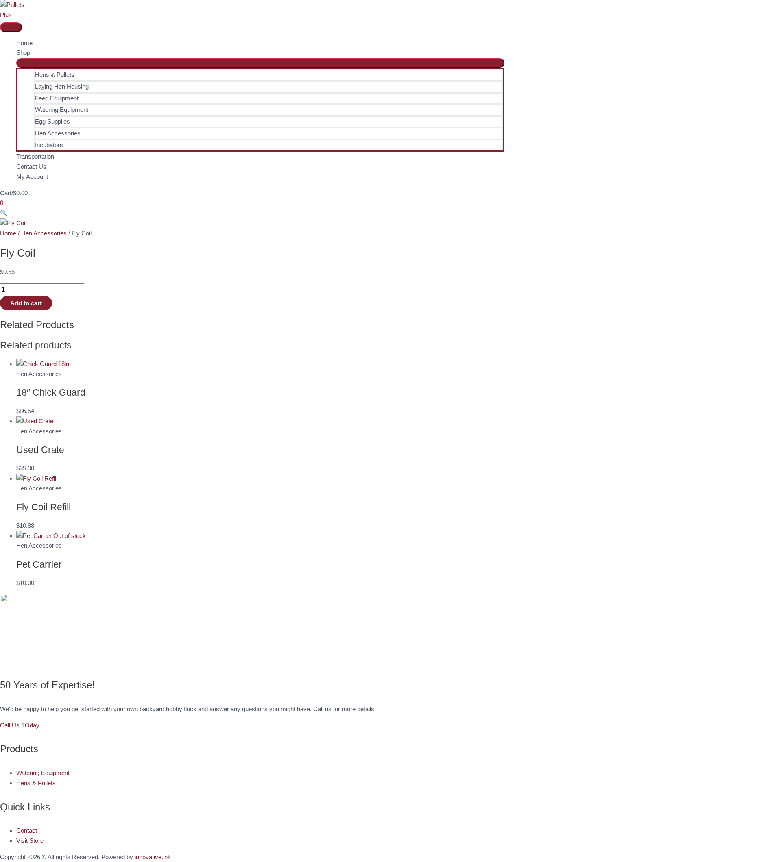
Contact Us (31, 166)
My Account (32, 176)
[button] (4, 212)
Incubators (49, 144)
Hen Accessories (58, 133)
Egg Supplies (52, 121)
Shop (23, 52)
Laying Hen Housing (62, 86)
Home (24, 42)
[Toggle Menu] (260, 63)
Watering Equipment (61, 109)
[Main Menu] (11, 27)
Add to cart (26, 303)
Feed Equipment (57, 98)
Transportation (35, 156)
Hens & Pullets (54, 74)
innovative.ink (153, 856)
